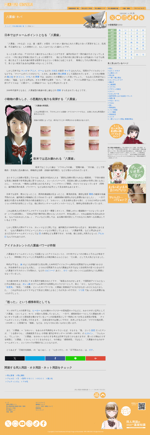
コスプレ (112, 87)
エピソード (50, 270)
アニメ (33, 71)
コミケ (111, 117)
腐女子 (111, 82)
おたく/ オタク (114, 71)
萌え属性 (20, 375)
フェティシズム (13, 381)
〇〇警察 (112, 112)
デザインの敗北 (115, 89)
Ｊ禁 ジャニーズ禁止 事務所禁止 (121, 119)
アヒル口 (10, 378)
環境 (91, 194)
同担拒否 (112, 114)
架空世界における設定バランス (120, 96)
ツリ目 (81, 290)
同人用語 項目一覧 (18, 26)
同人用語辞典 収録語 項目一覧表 (15, 406)
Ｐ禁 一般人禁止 (115, 77)
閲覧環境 (38, 408)
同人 (111, 68)
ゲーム (41, 71)
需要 (59, 90)
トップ (9, 26)
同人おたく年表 (10, 408)
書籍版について (40, 404)
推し (111, 105)
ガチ (91, 350)
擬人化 (10, 77)
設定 (93, 330)
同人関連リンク (10, 410)
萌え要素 (62, 74)
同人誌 (111, 75)
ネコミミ (20, 77)
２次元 (54, 71)
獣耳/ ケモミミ (28, 378)
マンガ (24, 71)
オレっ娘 (27, 284)
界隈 (37, 77)
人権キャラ (113, 73)
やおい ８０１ (114, 101)
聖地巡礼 (112, 107)
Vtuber (111, 103)
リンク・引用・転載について (44, 406)
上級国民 (112, 84)
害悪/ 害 (112, 98)
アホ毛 (25, 381)
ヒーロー (36, 310)
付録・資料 (9, 412)
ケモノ (29, 77)
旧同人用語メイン (11, 404)
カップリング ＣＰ (116, 80)
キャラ (67, 71)
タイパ (111, 91)
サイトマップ (40, 410)
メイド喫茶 (113, 110)
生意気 (9, 287)
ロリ (65, 270)
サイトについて (40, 402)
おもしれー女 (114, 94)
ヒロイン (89, 333)
